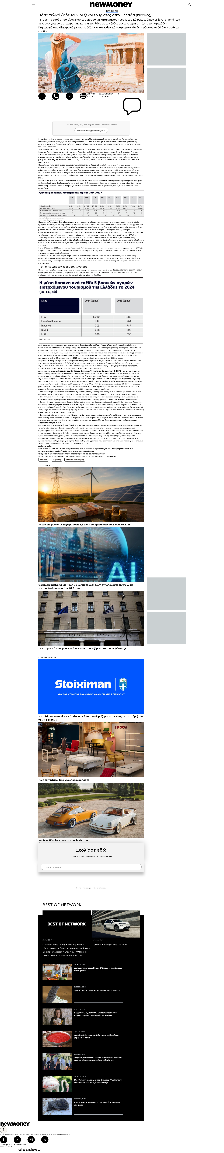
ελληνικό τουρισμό (96, 139)
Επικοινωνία (65, 1134)
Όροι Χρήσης (5, 1134)
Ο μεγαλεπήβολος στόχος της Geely (109, 944)
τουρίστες (57, 459)
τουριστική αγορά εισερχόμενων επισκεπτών (69, 165)
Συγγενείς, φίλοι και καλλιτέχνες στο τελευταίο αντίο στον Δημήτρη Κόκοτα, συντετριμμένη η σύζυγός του (98, 1058)
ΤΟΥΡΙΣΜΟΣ (112, 10)
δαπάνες (43, 459)
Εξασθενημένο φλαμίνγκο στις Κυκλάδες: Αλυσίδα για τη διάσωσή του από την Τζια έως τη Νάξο (98, 1081)
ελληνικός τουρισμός (75, 459)
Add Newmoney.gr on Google (90, 130)
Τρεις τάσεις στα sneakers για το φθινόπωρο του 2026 (97, 990)
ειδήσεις (61, 456)
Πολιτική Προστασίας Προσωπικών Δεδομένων (31, 1134)
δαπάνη (71, 180)
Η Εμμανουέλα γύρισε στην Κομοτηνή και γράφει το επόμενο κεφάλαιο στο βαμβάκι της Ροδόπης (95, 1014)
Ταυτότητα (56, 1134)
